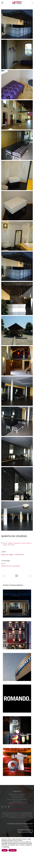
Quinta (13, 544)
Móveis (23, 543)
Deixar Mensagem (25, 831)
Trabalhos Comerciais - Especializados (10, 566)
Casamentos (17, 543)
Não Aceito (12, 850)
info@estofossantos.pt (18, 804)
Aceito (4, 850)
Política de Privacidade (17, 809)
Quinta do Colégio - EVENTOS (11, 555)
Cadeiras (10, 543)
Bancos (5, 543)
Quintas (3, 563)
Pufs (9, 544)
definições (6, 847)
